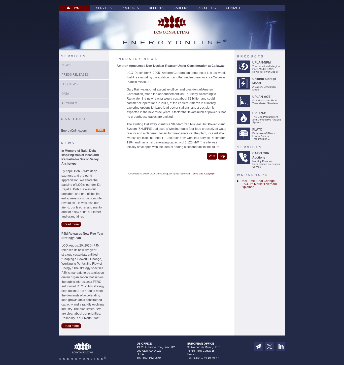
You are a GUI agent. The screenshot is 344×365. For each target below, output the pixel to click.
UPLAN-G (259, 113)
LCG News (69, 84)
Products (130, 8)
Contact (233, 8)
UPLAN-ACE (261, 97)
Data (65, 94)
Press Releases (75, 74)
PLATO (257, 129)
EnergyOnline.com (74, 130)
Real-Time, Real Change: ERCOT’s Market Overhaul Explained (258, 184)
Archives (69, 103)
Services (104, 8)
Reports (156, 8)
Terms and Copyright (203, 173)
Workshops (252, 175)
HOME (77, 8)
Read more (71, 224)
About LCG (207, 8)
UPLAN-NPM (261, 62)
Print (212, 156)
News (66, 65)
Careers (181, 8)
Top (222, 156)
